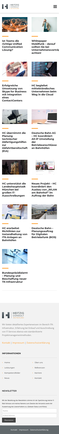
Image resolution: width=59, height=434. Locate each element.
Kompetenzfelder (12, 373)
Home (7, 362)
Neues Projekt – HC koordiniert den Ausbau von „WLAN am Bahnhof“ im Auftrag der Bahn (44, 189)
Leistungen (9, 368)
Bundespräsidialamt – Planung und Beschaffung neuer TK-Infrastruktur (15, 277)
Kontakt (6, 342)
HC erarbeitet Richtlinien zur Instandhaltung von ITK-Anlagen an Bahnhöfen (14, 234)
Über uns (39, 362)
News (6, 378)
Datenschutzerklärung (38, 342)
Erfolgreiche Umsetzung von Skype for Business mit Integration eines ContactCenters (14, 93)
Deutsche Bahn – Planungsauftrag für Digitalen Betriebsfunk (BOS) (44, 233)
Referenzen (40, 368)
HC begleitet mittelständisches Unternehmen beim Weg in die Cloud (44, 90)
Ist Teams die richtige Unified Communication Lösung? (12, 45)
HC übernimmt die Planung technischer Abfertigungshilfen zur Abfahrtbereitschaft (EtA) (15, 142)
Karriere (38, 373)
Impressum (18, 342)
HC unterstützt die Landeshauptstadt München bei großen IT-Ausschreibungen (14, 189)
